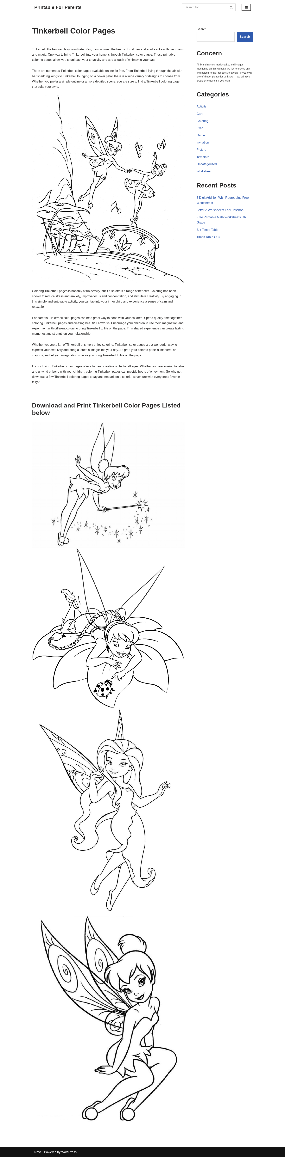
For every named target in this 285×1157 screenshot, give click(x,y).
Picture (201, 149)
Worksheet (204, 171)
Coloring (202, 121)
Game (201, 135)
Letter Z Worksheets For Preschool (220, 210)
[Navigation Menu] (246, 7)
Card (200, 113)
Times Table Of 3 (208, 237)
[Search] (231, 7)
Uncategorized (207, 164)
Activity (201, 106)
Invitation (203, 142)
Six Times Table (207, 229)
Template (203, 157)
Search (201, 29)
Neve (38, 1152)
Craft (200, 128)
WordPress (69, 1152)
